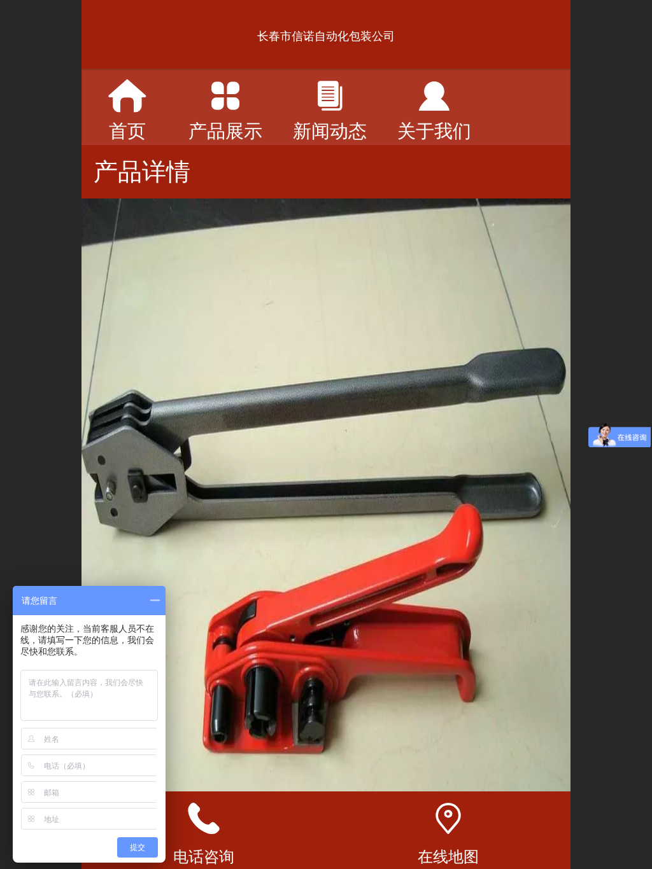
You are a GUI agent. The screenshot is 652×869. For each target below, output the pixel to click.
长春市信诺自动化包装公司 (326, 36)
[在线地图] (448, 819)
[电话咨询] (204, 819)
